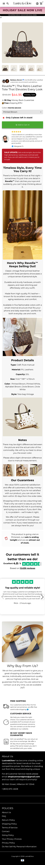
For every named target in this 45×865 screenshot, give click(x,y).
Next (41, 43)
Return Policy (8, 820)
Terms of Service (10, 827)
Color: (11, 108)
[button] (42, 597)
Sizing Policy (8, 835)
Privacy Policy (8, 843)
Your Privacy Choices (12, 839)
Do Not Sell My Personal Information (19, 846)
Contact (6, 831)
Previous (4, 43)
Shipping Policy (9, 824)
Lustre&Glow (29, 856)
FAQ (4, 816)
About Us (6, 812)
